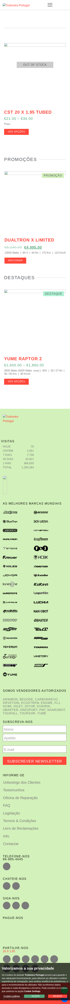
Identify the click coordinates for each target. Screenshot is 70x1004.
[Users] (16, 905)
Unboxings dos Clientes (21, 782)
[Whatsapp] (6, 886)
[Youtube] (25, 905)
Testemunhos (13, 790)
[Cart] (64, 5)
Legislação (11, 813)
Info (6, 836)
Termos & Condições (19, 821)
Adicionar (15, 260)
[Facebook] (6, 905)
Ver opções (16, 131)
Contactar (11, 844)
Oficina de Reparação (20, 798)
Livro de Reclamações (20, 828)
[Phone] (6, 866)
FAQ (6, 805)
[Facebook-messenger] (16, 886)
